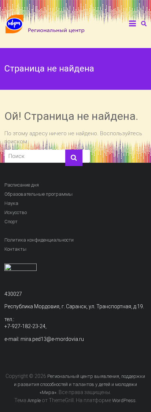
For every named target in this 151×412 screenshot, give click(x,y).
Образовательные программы (38, 194)
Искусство (15, 212)
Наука (11, 203)
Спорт (11, 221)
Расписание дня (21, 185)
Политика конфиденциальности (39, 240)
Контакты (15, 249)
